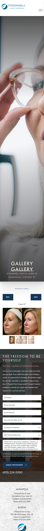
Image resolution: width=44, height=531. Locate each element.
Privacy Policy (6, 458)
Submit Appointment (14, 465)
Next (36, 297)
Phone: (16, 501)
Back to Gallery (23, 288)
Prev (8, 297)
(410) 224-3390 (12, 472)
